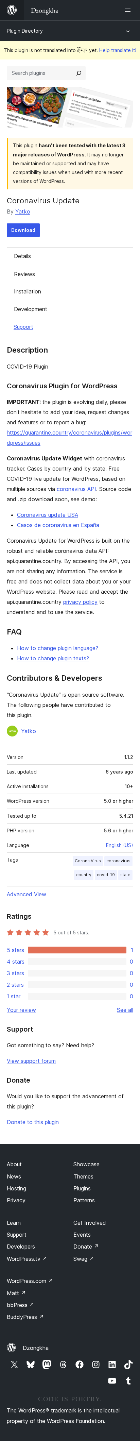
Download (23, 230)
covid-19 (106, 874)
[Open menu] (129, 10)
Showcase (86, 1164)
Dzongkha (36, 1347)
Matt (16, 1293)
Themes (83, 1176)
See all (125, 1009)
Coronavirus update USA (47, 514)
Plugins (82, 1188)
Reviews (24, 274)
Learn (14, 1222)
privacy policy (80, 601)
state (125, 874)
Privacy (16, 1200)
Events (82, 1234)
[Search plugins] (79, 73)
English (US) (119, 845)
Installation (27, 291)
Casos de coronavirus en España (58, 525)
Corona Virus (88, 860)
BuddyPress (25, 1316)
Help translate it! (117, 50)
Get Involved (89, 1222)
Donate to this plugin (33, 1122)
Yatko (22, 211)
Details (22, 256)
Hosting (16, 1188)
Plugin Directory (25, 31)
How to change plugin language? (57, 648)
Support (23, 326)
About (14, 1164)
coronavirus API (76, 489)
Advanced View (26, 894)
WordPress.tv (27, 1258)
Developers (21, 1246)
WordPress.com (30, 1280)
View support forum (31, 1060)
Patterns (84, 1200)
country (83, 874)
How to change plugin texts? (53, 658)
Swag (83, 1258)
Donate (86, 1246)
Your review (21, 1009)
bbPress (20, 1305)
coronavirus (118, 860)
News (14, 1176)
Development (30, 309)
